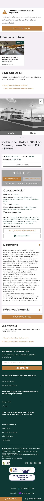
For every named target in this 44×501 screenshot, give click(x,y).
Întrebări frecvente (9, 432)
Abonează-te (22, 368)
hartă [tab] (33, 133)
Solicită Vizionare (11, 178)
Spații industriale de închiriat (16, 85)
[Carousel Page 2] (23, 137)
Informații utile (7, 436)
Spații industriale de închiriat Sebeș (18, 89)
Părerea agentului (16, 310)
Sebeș (28, 156)
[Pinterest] (35, 463)
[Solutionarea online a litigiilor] (22, 477)
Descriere (10, 245)
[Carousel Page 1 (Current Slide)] (20, 137)
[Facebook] (26, 463)
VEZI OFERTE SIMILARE (22, 28)
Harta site (6, 440)
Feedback (6, 428)
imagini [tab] (11, 133)
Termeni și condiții (9, 425)
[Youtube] (39, 463)
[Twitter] (31, 463)
